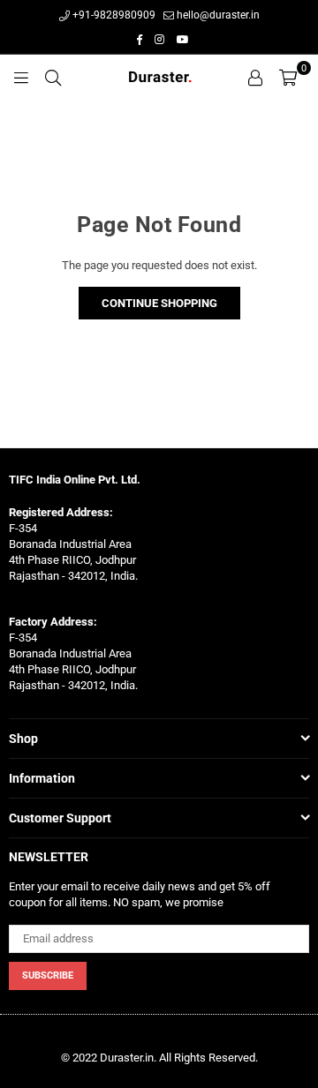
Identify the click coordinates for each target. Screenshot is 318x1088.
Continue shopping (159, 303)
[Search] (53, 77)
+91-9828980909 (112, 15)
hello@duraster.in (217, 15)
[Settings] (255, 77)
